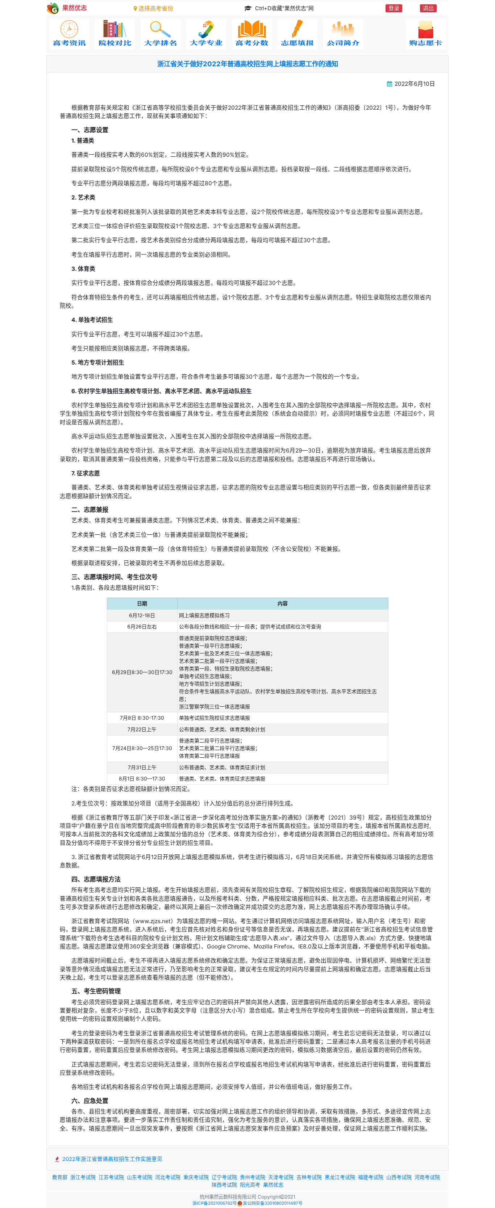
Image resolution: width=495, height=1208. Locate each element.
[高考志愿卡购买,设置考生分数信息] (426, 34)
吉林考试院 (309, 1177)
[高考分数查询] (252, 34)
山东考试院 (139, 1177)
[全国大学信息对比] (115, 34)
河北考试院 (167, 1177)
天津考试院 (281, 1177)
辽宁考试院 (224, 1177)
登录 (393, 8)
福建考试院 (370, 1177)
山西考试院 (399, 1177)
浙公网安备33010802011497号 (273, 1203)
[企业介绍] (343, 34)
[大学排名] (160, 34)
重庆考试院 (196, 1177)
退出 (428, 8)
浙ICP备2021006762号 (214, 1203)
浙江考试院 (83, 1177)
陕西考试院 (224, 1185)
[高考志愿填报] (297, 34)
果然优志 (273, 1185)
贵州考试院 (252, 1177)
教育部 (59, 1177)
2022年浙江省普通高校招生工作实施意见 (111, 1159)
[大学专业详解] (206, 34)
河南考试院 (427, 1177)
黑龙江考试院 (340, 1177)
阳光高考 (250, 1185)
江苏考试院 (111, 1177)
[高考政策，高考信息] (69, 34)
